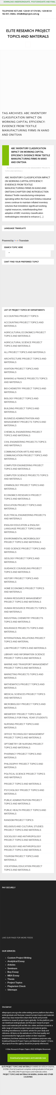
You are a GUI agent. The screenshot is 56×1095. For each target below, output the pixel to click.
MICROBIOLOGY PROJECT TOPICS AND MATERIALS (25, 706)
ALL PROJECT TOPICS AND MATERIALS (25, 352)
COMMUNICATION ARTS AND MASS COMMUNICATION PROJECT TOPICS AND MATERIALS (26, 455)
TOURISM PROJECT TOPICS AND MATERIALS (21, 858)
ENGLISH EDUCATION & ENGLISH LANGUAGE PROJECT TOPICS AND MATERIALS (22, 528)
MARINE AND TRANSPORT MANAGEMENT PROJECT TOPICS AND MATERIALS (26, 666)
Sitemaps (12, 990)
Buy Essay (13, 972)
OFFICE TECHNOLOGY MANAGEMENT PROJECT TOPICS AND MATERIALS (24, 736)
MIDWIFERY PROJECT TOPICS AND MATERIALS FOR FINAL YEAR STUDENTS (26, 716)
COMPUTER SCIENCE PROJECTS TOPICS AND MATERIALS (26, 477)
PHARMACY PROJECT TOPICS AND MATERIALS (22, 756)
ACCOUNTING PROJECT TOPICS (21, 316)
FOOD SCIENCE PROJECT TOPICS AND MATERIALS (25, 550)
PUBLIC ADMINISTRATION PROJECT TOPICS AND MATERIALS (23, 802)
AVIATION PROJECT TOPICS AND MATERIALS (21, 370)
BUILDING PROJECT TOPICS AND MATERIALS (21, 410)
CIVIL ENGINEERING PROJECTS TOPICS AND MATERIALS (25, 444)
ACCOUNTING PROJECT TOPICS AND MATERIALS (24, 324)
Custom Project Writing (19, 958)
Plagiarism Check (16, 986)
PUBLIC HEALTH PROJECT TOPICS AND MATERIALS (25, 812)
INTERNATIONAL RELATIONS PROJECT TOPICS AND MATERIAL (24, 640)
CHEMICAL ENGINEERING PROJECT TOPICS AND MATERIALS (23, 434)
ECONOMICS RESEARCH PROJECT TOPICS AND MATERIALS (22, 497)
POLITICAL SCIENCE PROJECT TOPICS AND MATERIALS (24, 776)
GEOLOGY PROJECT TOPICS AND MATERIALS (22, 560)
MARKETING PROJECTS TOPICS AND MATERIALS (23, 676)
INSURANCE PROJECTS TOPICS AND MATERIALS (23, 630)
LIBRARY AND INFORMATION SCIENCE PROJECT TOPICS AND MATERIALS (24, 656)
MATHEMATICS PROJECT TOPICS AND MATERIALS (24, 686)
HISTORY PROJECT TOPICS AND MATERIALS (21, 580)
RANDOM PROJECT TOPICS (18, 820)
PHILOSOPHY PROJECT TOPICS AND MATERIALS (23, 766)
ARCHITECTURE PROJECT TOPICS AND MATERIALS (25, 360)
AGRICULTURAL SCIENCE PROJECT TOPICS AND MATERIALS (23, 344)
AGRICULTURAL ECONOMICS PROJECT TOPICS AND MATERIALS (25, 334)
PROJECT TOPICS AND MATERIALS (22, 784)
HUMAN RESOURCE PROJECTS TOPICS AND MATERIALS (25, 610)
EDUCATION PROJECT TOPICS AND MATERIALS (23, 507)
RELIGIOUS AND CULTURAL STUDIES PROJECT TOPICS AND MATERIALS (23, 828)
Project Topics (14, 982)
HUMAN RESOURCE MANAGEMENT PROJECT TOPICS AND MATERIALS (23, 600)
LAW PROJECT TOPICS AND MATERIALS (25, 648)
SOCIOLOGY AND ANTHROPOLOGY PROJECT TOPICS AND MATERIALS (22, 838)
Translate (24, 240)
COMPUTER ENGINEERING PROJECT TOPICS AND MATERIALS (23, 467)
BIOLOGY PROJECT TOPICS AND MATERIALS (21, 400)
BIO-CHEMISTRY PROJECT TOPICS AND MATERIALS (25, 390)
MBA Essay (13, 975)
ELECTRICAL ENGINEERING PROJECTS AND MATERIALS (25, 517)
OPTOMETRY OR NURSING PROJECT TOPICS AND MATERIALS (23, 746)
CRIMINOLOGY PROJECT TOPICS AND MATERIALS (24, 487)
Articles (11, 965)
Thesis (10, 979)
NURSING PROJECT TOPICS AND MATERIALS (21, 726)
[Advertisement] (28, 82)
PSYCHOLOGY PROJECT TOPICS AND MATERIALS (24, 792)
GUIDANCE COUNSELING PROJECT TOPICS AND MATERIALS (23, 570)
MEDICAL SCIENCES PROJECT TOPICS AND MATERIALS (24, 696)
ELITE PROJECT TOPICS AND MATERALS (16, 1066)
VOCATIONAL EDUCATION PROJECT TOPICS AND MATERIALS (23, 868)
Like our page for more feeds (17, 937)
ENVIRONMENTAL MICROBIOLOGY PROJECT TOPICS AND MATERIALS (22, 540)
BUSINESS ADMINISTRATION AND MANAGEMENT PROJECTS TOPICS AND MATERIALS (25, 422)
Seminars (12, 968)
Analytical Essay (16, 961)
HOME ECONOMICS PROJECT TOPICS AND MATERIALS (24, 590)
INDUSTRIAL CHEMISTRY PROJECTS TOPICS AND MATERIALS (23, 620)
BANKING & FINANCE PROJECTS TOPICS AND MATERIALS (25, 380)
